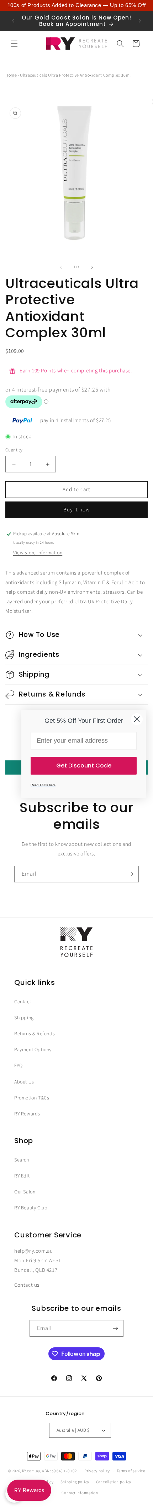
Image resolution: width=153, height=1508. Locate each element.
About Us (24, 1082)
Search (21, 1160)
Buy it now (76, 510)
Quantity (13, 450)
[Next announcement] (140, 21)
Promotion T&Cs (31, 1098)
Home (11, 75)
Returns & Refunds (34, 1033)
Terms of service (131, 1471)
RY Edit (22, 1176)
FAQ (18, 1065)
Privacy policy (97, 1471)
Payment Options (33, 1049)
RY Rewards (27, 1114)
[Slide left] (61, 267)
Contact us (26, 1285)
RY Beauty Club (30, 1208)
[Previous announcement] (13, 21)
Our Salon (24, 1192)
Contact (22, 1001)
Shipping (24, 1017)
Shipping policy (75, 1482)
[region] (76, 5)
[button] (14, 43)
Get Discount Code (83, 765)
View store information (37, 552)
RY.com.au (31, 1471)
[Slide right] (92, 267)
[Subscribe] (130, 874)
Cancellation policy (113, 1482)
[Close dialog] (137, 719)
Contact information (80, 1493)
